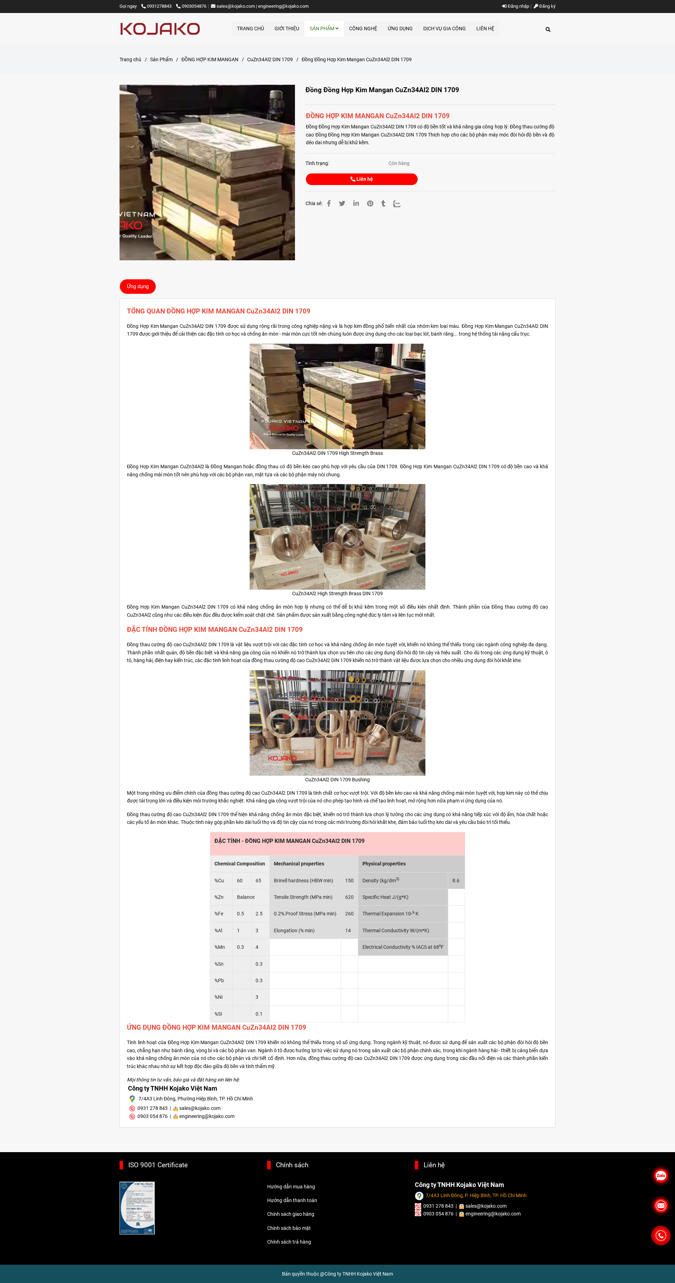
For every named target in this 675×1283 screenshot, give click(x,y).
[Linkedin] (356, 203)
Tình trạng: (318, 163)
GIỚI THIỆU (287, 28)
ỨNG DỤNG (400, 28)
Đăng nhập (518, 6)
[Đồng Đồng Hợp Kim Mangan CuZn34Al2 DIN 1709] (160, 28)
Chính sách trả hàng (289, 1242)
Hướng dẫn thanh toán (292, 1200)
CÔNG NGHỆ (363, 28)
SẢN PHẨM (322, 28)
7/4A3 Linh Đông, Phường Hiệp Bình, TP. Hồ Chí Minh (196, 1098)
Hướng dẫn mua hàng (291, 1186)
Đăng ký (546, 6)
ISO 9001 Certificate (158, 1165)
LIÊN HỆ (485, 28)
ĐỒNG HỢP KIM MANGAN (209, 59)
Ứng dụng (138, 286)
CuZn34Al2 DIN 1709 (270, 59)
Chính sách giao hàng (290, 1214)
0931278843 (160, 6)
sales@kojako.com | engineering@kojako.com (263, 6)
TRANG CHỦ (250, 28)
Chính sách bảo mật (289, 1228)
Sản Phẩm (161, 59)
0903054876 (194, 6)
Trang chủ (130, 59)
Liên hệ (364, 179)
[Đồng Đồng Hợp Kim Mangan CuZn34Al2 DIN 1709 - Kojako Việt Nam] (207, 172)
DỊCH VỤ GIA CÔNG (444, 28)
